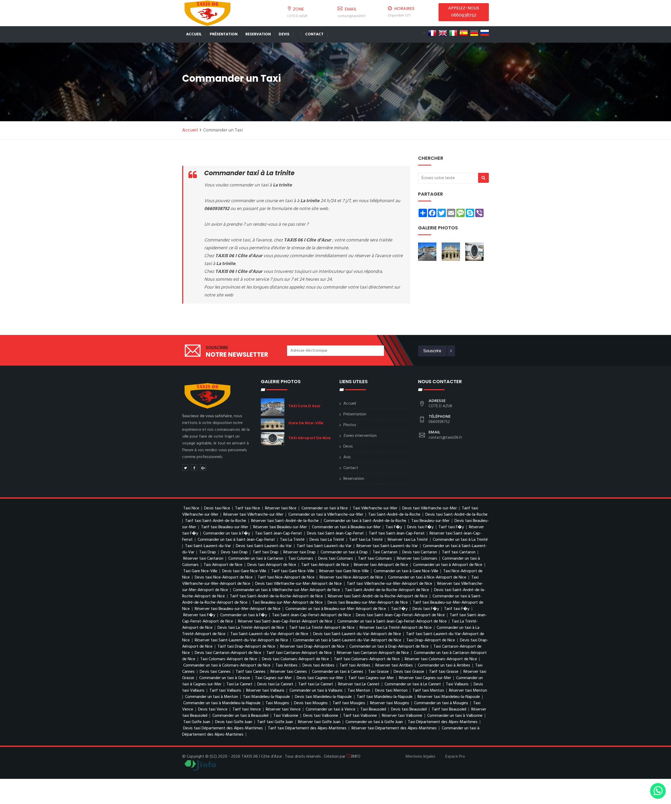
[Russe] (484, 33)
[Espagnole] (463, 33)
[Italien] (453, 33)
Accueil (194, 34)
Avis (347, 457)
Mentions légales (420, 756)
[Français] (432, 33)
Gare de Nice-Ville (305, 423)
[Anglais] (443, 33)
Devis (284, 34)
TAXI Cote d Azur (304, 406)
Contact (314, 34)
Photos (349, 425)
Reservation (258, 34)
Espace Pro (455, 756)
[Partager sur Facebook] (194, 467)
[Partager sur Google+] (203, 467)
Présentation (223, 34)
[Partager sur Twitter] (185, 467)
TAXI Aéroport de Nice (309, 437)
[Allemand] (474, 33)
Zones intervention (360, 435)
